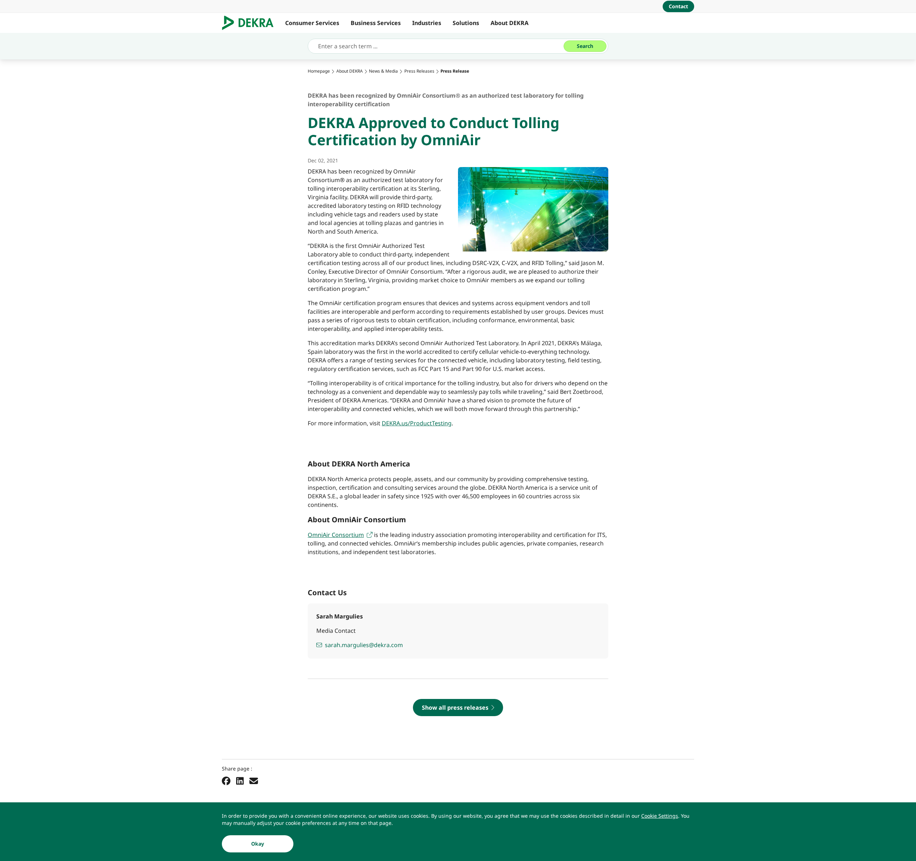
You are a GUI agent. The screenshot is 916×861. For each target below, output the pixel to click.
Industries (426, 23)
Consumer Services (312, 23)
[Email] (253, 780)
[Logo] (250, 23)
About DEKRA (509, 23)
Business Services (376, 23)
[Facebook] (226, 780)
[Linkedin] (240, 780)
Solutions (466, 23)
